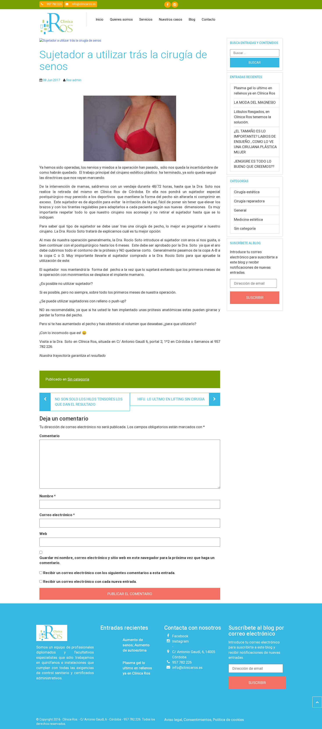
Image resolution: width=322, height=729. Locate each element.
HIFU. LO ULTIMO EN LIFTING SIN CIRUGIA (171, 399)
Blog (192, 19)
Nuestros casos (170, 19)
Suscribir (255, 297)
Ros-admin (73, 80)
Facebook (180, 636)
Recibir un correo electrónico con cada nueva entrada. (90, 581)
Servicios (145, 19)
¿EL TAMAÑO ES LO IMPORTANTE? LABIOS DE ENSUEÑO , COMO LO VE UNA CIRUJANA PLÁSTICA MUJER (255, 141)
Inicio (99, 19)
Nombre (47, 496)
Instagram (180, 641)
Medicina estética (248, 219)
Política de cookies (228, 719)
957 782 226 (54, 4)
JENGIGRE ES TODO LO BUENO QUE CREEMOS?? (254, 164)
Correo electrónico (57, 515)
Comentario (49, 436)
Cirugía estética (247, 192)
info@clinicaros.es (83, 4)
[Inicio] (58, 23)
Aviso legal (173, 719)
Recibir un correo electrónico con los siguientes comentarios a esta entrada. (109, 573)
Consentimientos (197, 719)
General (240, 210)
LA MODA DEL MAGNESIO (255, 102)
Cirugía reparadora (249, 201)
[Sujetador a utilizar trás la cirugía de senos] (129, 40)
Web (43, 533)
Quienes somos (121, 19)
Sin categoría (78, 379)
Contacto (208, 19)
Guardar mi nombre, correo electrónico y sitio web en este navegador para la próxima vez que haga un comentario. (126, 560)
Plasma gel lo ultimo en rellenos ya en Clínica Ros (254, 90)
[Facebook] (167, 4)
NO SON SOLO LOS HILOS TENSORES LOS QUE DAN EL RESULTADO (88, 402)
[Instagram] (175, 4)
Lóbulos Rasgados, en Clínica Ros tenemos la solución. (252, 116)
